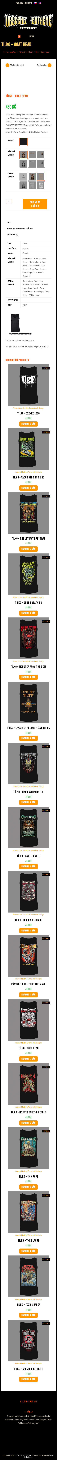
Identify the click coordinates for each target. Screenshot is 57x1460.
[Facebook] (23, 1430)
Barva (11, 140)
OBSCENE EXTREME (23, 1455)
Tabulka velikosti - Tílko (20, 229)
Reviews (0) (12, 235)
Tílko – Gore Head (29, 1048)
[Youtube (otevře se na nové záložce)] (12, 6)
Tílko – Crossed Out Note (28, 1369)
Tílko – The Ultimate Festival (28, 539)
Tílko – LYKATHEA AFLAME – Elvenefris (28, 728)
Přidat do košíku (35, 204)
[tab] (28, 222)
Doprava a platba (14, 1416)
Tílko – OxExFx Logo (28, 413)
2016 (25, 305)
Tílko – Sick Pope (28, 1177)
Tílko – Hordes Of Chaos (28, 920)
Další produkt (42, 65)
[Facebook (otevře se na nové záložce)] (6, 6)
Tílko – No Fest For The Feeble (28, 1112)
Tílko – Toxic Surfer (28, 1305)
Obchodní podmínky (14, 1419)
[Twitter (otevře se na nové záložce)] (16, 6)
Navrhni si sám (28, 424)
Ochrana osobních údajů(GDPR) (37, 1419)
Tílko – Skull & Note (28, 856)
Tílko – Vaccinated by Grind (28, 477)
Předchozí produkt (17, 65)
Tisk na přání (33, 1423)
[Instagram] (26, 1430)
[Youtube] (29, 1430)
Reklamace (23, 1423)
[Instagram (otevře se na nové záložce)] (9, 6)
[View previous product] (7, 65)
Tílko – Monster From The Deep (28, 667)
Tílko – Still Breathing (28, 603)
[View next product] (49, 65)
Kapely (25, 1416)
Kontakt (31, 1416)
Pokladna (19, 3)
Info (9, 222)
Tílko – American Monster (28, 792)
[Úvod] (2, 52)
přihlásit (45, 347)
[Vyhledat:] (41, 36)
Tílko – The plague (28, 1241)
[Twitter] (33, 1430)
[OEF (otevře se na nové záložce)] (3, 6)
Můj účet (28, 3)
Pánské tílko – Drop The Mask (28, 984)
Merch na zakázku (42, 1416)
